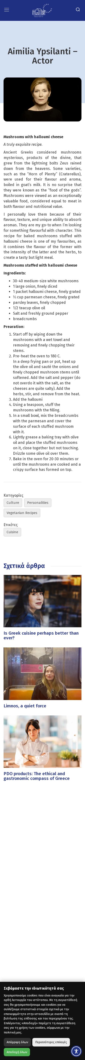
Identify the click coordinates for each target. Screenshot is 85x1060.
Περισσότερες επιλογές (51, 1042)
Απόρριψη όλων (17, 1042)
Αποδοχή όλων (17, 1052)
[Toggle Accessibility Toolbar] (76, 1051)
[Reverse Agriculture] (42, 10)
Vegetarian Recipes (22, 513)
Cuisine (12, 532)
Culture (13, 502)
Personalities (37, 502)
